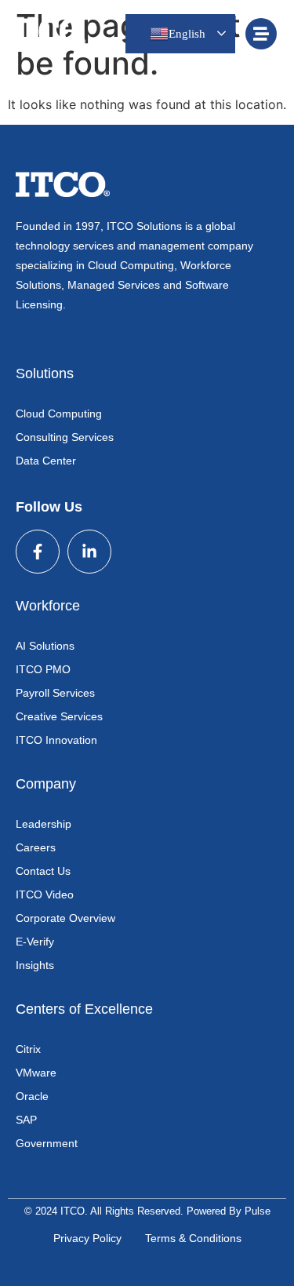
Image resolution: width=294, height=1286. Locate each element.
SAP (26, 1119)
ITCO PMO (43, 669)
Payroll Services (55, 693)
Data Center (46, 460)
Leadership (43, 824)
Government (47, 1143)
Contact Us (43, 871)
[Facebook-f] (38, 552)
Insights (35, 965)
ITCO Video (45, 894)
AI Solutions (45, 645)
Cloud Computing (59, 413)
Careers (36, 847)
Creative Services (59, 716)
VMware (36, 1072)
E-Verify (35, 941)
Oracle (32, 1096)
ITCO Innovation (56, 740)
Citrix (28, 1049)
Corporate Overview (65, 918)
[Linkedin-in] (89, 552)
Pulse (257, 1211)
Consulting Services (65, 437)
